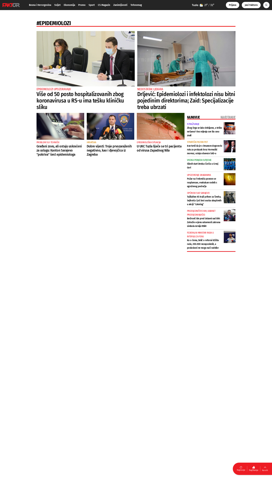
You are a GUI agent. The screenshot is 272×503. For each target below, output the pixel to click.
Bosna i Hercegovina (40, 5)
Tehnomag (136, 5)
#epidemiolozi (54, 23)
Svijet (57, 5)
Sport (92, 5)
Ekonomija (69, 5)
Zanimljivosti (120, 5)
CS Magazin (104, 5)
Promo (81, 5)
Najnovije (241, 470)
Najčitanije (253, 470)
